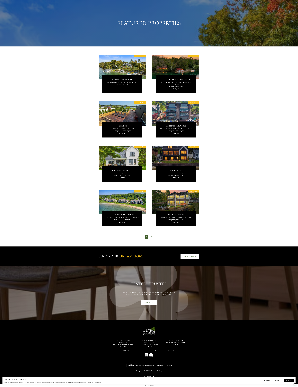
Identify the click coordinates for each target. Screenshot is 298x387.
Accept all (289, 380)
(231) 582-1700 (123, 342)
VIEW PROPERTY (122, 75)
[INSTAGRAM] (149, 376)
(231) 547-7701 (149, 342)
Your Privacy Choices (149, 385)
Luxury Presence (165, 365)
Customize (278, 380)
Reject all (267, 380)
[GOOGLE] (153, 376)
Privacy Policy (156, 371)
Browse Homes (190, 256)
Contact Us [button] (149, 302)
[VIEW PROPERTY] (122, 73)
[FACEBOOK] (144, 376)
